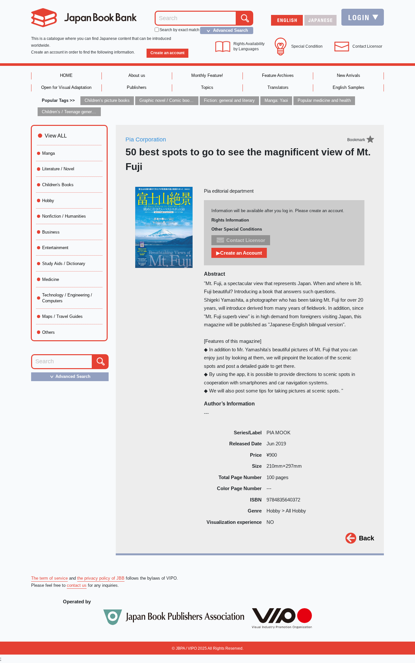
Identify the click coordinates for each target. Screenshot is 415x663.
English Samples (348, 87)
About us (136, 75)
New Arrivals (348, 75)
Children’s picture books (107, 100)
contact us (77, 585)
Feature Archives (278, 75)
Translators (278, 87)
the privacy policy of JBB (100, 578)
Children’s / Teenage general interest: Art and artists (90, 111)
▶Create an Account (239, 253)
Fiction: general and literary (229, 100)
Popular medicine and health (324, 100)
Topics (207, 87)
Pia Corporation (145, 139)
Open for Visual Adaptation (66, 87)
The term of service (49, 578)
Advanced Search (226, 30)
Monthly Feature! (207, 75)
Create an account (167, 53)
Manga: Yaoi (276, 100)
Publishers (137, 87)
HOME (66, 75)
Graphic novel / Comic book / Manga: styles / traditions (191, 100)
